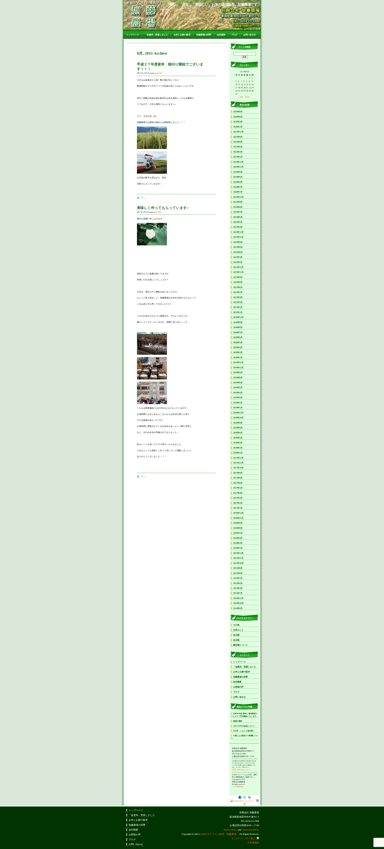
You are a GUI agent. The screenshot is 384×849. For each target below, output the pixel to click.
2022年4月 (238, 257)
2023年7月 (238, 212)
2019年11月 (238, 367)
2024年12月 (238, 162)
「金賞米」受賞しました (156, 35)
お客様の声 (238, 687)
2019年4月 (238, 392)
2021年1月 (238, 312)
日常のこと (238, 630)
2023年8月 (238, 207)
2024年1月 (238, 192)
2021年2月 (238, 307)
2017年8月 (238, 478)
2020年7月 (238, 332)
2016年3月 (238, 543)
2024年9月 (238, 172)
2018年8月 (238, 427)
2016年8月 (238, 528)
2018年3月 (238, 448)
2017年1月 (238, 508)
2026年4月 (238, 121)
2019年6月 (238, 382)
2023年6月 (238, 217)
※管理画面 (253, 842)
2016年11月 (238, 518)
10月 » (248, 97)
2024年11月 (238, 167)
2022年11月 (238, 237)
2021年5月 (238, 292)
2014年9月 (238, 608)
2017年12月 (238, 458)
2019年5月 (238, 387)
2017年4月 (238, 493)
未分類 (159, 73)
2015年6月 (238, 573)
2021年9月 (238, 277)
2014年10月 (238, 603)
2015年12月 (238, 553)
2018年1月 (238, 453)
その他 (236, 625)
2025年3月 (238, 152)
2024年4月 (238, 182)
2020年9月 (238, 322)
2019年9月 (238, 372)
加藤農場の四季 (203, 35)
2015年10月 (238, 563)
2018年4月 (238, 442)
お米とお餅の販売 (182, 35)
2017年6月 (238, 483)
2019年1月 (238, 407)
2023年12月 (238, 197)
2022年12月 (238, 232)
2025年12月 (238, 131)
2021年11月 (238, 272)
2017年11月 (238, 463)
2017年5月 (238, 488)
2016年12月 (238, 513)
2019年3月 (238, 397)
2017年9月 (238, 473)
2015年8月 (238, 568)
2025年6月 (238, 147)
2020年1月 (238, 357)
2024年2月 (238, 187)
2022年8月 (238, 247)
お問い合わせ (249, 35)
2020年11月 (238, 317)
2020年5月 (238, 342)
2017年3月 (238, 498)
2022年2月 (238, 262)
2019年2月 (238, 402)
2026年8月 (238, 111)
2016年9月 (238, 523)
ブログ (234, 35)
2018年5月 (238, 437)
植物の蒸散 (237, 721)
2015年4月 (238, 583)
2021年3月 (238, 302)
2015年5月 (238, 578)
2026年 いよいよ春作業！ (244, 731)
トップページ (132, 35)
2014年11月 (238, 598)
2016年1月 (238, 548)
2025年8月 (238, 142)
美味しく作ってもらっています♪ (163, 208)
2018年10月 (238, 417)
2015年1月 (238, 593)
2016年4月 (238, 538)
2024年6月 (238, 177)
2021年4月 (238, 297)
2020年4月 (238, 347)
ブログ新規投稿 (237, 787)
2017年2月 (238, 503)
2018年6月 (238, 432)
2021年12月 (238, 267)
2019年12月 (238, 362)
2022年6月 (238, 252)
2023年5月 (238, 222)
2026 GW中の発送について (244, 726)
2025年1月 (238, 157)
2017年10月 (238, 467)
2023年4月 (238, 227)
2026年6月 (238, 117)
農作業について (240, 645)
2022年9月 (238, 242)
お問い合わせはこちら (241, 770)
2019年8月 (238, 377)
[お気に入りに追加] (244, 804)
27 (244, 91)
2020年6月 (238, 337)
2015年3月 (238, 588)
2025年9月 (238, 137)
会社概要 (221, 35)
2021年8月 (238, 282)
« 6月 (240, 97)
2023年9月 (238, 202)
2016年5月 (238, 533)
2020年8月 (238, 327)
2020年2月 (238, 352)
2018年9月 (238, 423)
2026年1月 (238, 127)
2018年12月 (238, 412)
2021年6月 (238, 287)
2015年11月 (238, 558)
